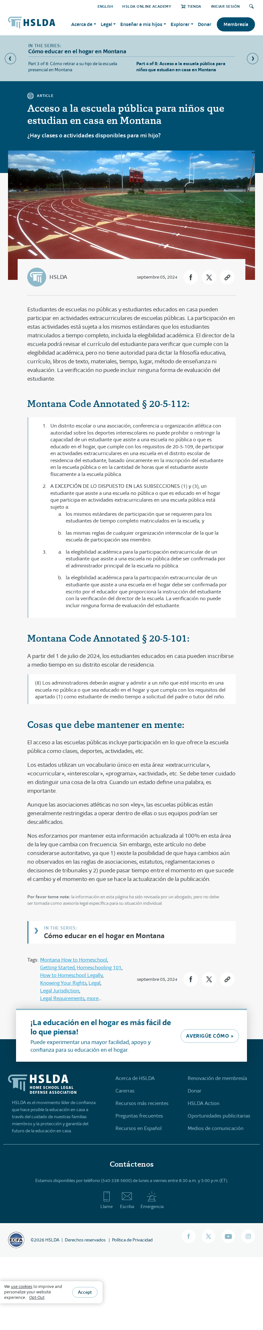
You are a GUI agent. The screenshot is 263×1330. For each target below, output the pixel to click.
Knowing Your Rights (63, 983)
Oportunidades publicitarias (219, 1115)
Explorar (180, 24)
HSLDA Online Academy (146, 6)
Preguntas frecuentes (139, 1115)
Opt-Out (37, 1297)
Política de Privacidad (132, 1240)
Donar (204, 24)
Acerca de (81, 24)
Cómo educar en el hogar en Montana (104, 935)
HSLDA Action (203, 1103)
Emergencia (152, 1206)
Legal (106, 24)
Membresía (236, 24)
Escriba (127, 1206)
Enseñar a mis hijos (141, 24)
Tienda (194, 6)
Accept (85, 1292)
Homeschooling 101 (99, 967)
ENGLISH (105, 6)
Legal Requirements (62, 998)
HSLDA (58, 277)
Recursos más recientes (141, 1103)
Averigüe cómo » (210, 1035)
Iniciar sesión (225, 6)
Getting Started (57, 967)
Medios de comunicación (215, 1128)
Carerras (124, 1090)
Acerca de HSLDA (135, 1078)
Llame (106, 1206)
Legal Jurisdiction (59, 990)
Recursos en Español (138, 1128)
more (92, 998)
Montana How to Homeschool (73, 959)
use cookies (21, 1286)
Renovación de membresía (217, 1078)
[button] (190, 277)
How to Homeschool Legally (71, 975)
